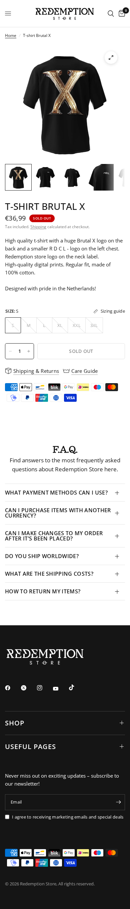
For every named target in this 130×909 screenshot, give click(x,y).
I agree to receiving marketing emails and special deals (67, 817)
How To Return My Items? (42, 591)
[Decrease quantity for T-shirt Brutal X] (10, 351)
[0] (120, 13)
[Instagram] (44, 688)
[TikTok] (76, 687)
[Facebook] (12, 688)
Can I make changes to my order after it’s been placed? (54, 536)
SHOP (14, 722)
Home (10, 35)
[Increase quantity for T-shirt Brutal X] (29, 351)
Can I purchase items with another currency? (58, 513)
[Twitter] (28, 688)
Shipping (38, 226)
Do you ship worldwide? (42, 556)
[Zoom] (111, 57)
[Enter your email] (118, 802)
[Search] (110, 13)
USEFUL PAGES (30, 746)
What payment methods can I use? (56, 492)
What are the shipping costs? (49, 573)
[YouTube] (60, 689)
